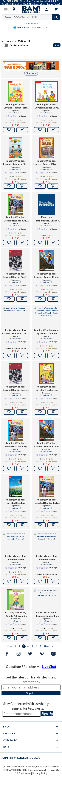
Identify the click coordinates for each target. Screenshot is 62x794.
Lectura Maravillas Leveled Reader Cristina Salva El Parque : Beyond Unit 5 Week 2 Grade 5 (46, 557)
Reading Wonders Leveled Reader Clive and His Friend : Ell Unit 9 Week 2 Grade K (46, 106)
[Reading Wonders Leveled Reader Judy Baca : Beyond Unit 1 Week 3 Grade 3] (15, 204)
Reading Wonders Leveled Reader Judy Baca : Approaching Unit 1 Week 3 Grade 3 (46, 501)
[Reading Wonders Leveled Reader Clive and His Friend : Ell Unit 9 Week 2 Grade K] (46, 91)
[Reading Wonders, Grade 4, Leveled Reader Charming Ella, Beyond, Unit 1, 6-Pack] (15, 599)
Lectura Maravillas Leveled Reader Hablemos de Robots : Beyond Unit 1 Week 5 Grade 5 (15, 557)
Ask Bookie (23, 27)
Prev (9, 646)
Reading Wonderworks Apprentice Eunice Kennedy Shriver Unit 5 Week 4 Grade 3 (46, 332)
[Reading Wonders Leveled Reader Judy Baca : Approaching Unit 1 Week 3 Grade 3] (46, 487)
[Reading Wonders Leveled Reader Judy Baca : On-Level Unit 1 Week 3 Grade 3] (15, 430)
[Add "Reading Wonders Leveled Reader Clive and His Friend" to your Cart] (53, 129)
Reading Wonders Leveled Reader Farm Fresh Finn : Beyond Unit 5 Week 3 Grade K (15, 106)
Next (46, 646)
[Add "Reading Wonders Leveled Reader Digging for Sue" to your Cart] (53, 186)
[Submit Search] (56, 17)
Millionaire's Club (39, 27)
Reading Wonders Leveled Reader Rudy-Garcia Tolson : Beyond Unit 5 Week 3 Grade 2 (46, 275)
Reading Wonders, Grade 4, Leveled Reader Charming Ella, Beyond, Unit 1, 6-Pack (15, 614)
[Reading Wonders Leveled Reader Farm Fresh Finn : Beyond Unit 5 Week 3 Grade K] (15, 91)
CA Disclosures (23, 773)
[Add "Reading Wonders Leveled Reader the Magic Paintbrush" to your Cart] (53, 412)
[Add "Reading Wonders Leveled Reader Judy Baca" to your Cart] (22, 242)
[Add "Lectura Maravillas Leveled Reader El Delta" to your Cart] (22, 355)
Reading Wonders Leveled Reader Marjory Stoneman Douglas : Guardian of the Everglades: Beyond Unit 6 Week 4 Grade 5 (15, 501)
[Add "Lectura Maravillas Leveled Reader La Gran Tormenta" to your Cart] (53, 637)
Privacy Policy (39, 773)
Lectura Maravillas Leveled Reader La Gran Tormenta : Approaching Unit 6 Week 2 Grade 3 (46, 614)
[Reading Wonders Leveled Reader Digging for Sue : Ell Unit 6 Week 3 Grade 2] (46, 148)
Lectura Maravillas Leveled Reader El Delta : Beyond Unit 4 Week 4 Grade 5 (15, 332)
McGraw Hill (17, 113)
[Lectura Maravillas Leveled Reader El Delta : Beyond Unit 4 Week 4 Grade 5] (15, 317)
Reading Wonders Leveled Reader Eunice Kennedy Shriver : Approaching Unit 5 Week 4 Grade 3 (15, 388)
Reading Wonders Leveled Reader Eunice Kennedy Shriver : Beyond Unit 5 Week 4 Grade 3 (15, 275)
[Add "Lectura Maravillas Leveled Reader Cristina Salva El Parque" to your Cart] (53, 581)
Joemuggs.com (37, 769)
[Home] (31, 9)
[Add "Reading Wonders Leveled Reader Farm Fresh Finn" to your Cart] (22, 129)
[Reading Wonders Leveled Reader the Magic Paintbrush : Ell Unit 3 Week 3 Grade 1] (46, 374)
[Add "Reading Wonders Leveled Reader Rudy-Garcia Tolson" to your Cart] (53, 299)
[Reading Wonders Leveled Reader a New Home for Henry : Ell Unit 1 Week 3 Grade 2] (15, 148)
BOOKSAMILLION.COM (14, 769)
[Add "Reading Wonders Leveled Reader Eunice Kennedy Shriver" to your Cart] (22, 299)
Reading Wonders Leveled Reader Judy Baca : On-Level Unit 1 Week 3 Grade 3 (15, 445)
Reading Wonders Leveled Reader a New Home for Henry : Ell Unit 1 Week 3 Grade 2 (15, 162)
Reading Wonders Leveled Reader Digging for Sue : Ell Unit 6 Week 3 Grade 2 (46, 162)
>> (53, 646)
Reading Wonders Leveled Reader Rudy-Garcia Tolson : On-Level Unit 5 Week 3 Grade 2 (46, 445)
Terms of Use (53, 769)
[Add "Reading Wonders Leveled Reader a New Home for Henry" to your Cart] (22, 186)
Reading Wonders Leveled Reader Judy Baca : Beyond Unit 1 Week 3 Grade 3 (15, 219)
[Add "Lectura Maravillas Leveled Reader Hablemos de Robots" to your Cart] (22, 581)
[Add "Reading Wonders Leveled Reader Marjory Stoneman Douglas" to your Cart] (22, 524)
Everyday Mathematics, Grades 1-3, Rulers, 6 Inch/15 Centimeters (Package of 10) (46, 219)
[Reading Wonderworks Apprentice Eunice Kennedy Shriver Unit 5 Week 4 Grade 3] (46, 317)
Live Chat (49, 667)
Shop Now (31, 73)
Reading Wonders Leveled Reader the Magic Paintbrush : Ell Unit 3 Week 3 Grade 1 (46, 388)
